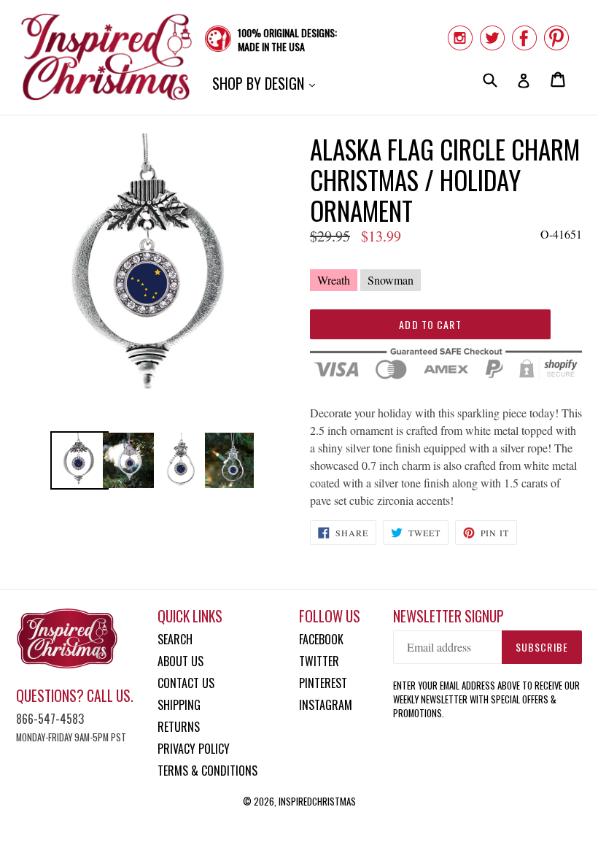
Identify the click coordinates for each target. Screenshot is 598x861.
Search (175, 639)
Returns (179, 726)
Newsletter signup (448, 616)
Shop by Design (267, 83)
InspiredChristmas (317, 801)
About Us (180, 661)
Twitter (319, 661)
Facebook (321, 639)
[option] (75, 460)
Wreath (333, 279)
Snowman (390, 279)
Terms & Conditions (207, 770)
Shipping (179, 705)
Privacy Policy (194, 748)
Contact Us (186, 683)
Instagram (325, 705)
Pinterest (323, 683)
